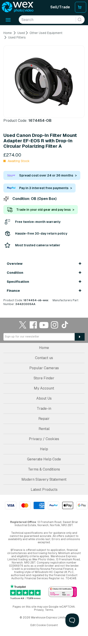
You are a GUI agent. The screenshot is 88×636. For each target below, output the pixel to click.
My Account (44, 388)
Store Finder (44, 378)
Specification (18, 281)
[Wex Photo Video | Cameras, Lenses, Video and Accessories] (17, 7)
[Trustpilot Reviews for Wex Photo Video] (25, 592)
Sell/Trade (60, 7)
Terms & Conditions (44, 469)
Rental (44, 429)
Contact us (44, 358)
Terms (49, 609)
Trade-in (44, 408)
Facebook (33, 324)
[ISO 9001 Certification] (62, 592)
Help (44, 449)
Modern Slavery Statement (44, 479)
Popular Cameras (44, 368)
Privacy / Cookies (44, 439)
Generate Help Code (44, 459)
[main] (44, 168)
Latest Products (44, 489)
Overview (15, 263)
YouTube (44, 324)
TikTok (65, 324)
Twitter (23, 324)
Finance (13, 290)
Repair (44, 418)
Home (44, 348)
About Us (44, 398)
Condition (15, 272)
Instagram (55, 324)
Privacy (39, 609)
